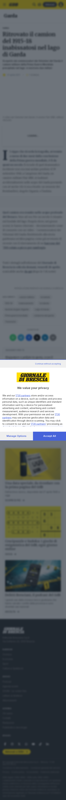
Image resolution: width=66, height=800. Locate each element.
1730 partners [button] (23, 395)
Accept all (49, 435)
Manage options (16, 435)
